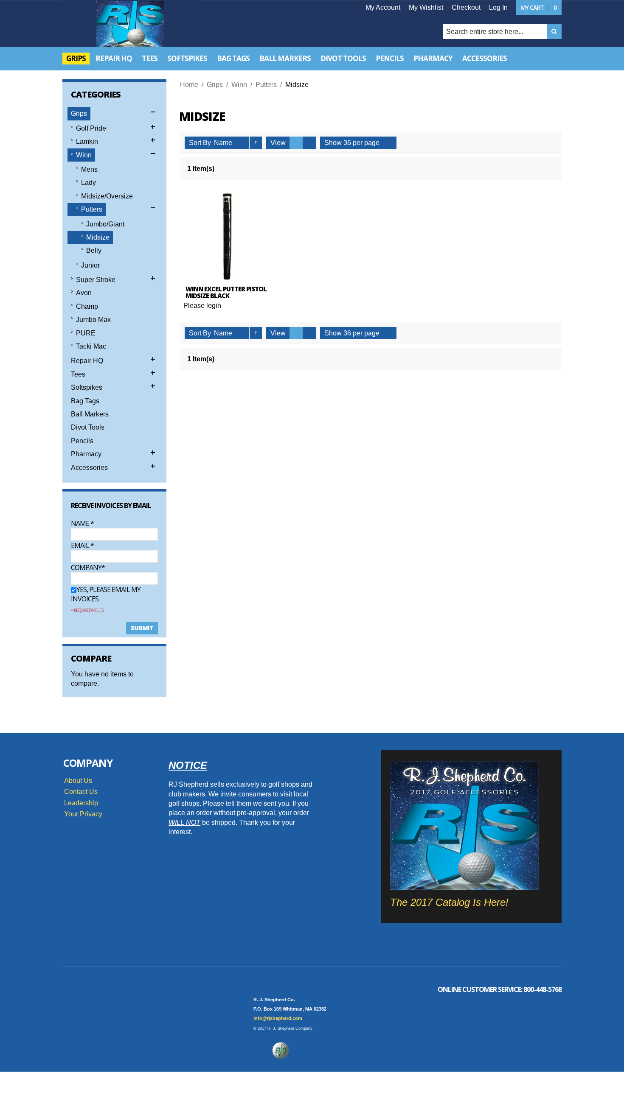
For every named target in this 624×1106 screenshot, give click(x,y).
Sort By (200, 142)
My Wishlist (426, 7)
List (309, 143)
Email (82, 545)
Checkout (466, 7)
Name (82, 523)
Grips (215, 84)
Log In (498, 7)
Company (86, 567)
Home (189, 84)
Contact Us (81, 791)
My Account (382, 7)
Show (333, 142)
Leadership (81, 803)
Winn (239, 84)
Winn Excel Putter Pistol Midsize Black (226, 292)
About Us (78, 780)
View (278, 142)
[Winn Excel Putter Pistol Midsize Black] (227, 236)
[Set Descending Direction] (256, 143)
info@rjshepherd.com (277, 1018)
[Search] (554, 31)
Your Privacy (83, 814)
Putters (266, 84)
